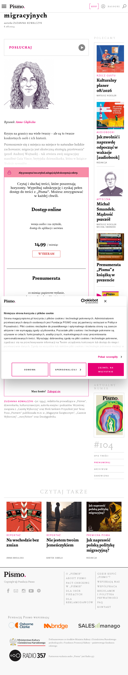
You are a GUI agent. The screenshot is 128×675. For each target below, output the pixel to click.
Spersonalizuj (66, 369)
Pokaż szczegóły (108, 356)
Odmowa (30, 369)
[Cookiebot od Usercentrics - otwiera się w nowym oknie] (83, 301)
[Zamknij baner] (114, 301)
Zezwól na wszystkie (106, 369)
